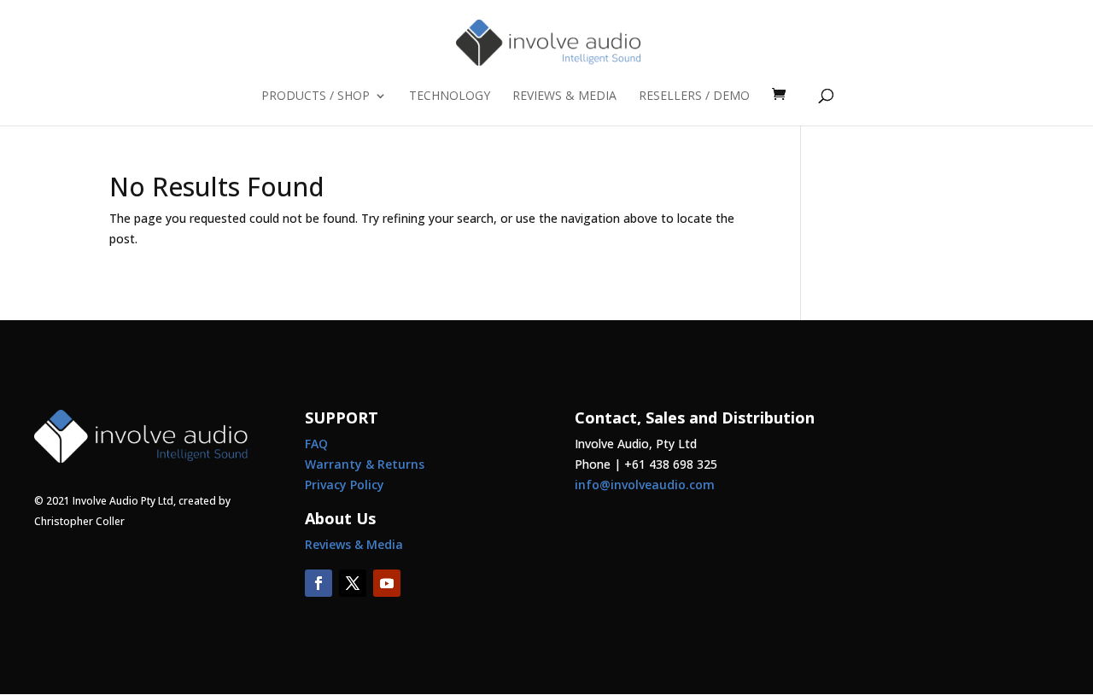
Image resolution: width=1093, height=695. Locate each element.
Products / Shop (315, 96)
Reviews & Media (564, 96)
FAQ (316, 443)
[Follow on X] (352, 583)
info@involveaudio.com (645, 484)
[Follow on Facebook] (318, 583)
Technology (449, 96)
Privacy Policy (344, 484)
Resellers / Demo (694, 96)
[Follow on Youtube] (386, 583)
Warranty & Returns (364, 464)
